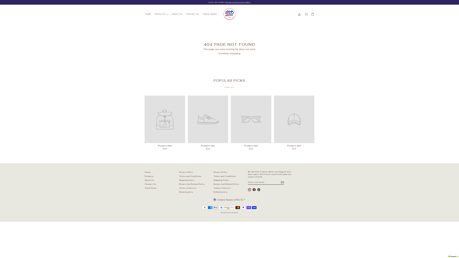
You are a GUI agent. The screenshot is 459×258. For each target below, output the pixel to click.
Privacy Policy (186, 172)
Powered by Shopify (229, 213)
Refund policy (186, 192)
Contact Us (192, 14)
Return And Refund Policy (192, 184)
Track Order (210, 14)
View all (229, 87)
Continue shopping (229, 53)
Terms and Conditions (190, 176)
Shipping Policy (187, 180)
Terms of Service (187, 188)
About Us (177, 14)
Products (161, 14)
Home (148, 14)
